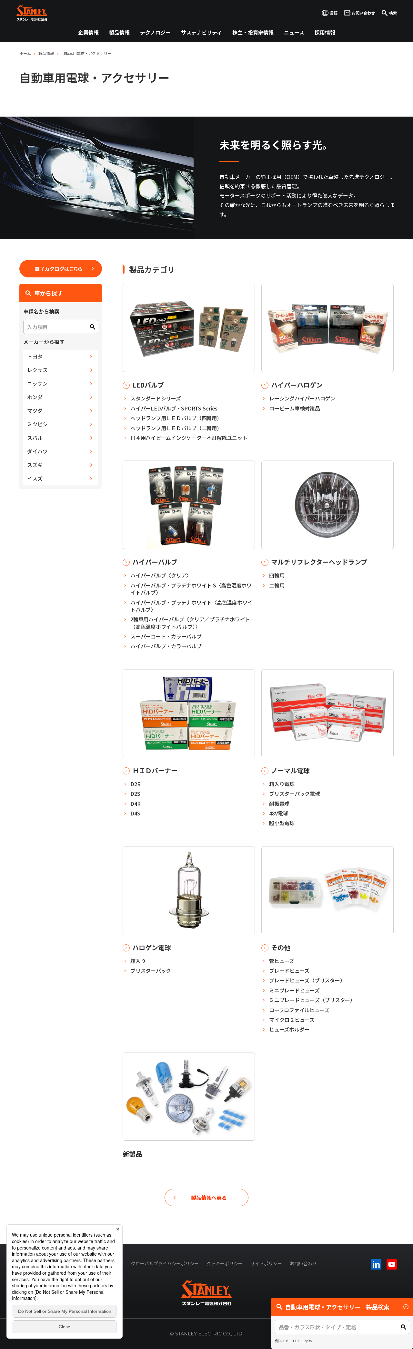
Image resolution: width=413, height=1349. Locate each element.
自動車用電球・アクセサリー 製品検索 (337, 1306)
